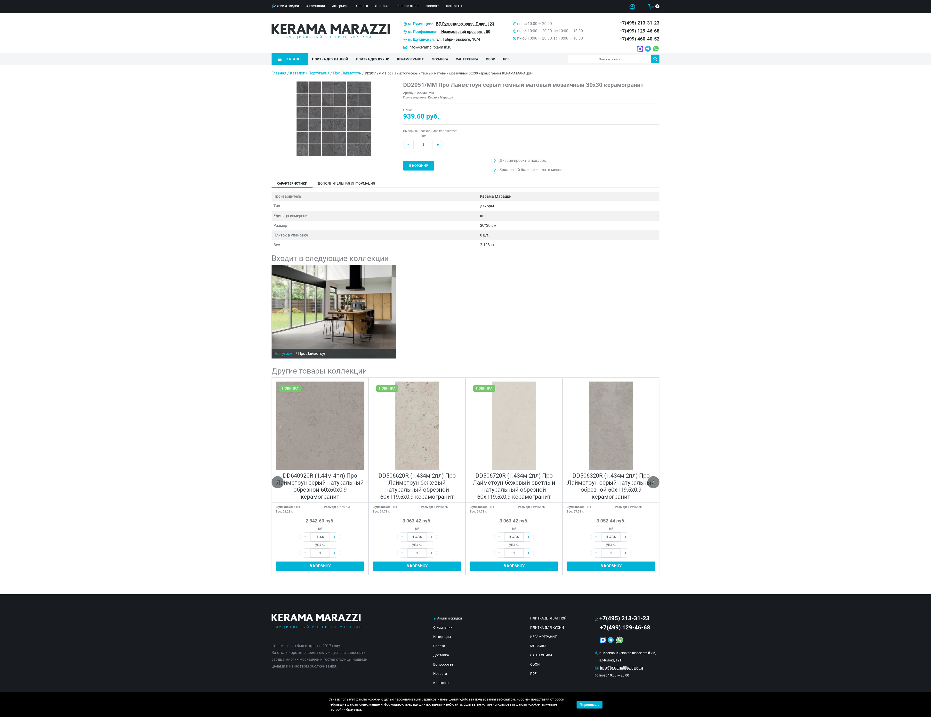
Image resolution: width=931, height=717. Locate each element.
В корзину (418, 166)
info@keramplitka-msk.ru (430, 47)
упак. (320, 544)
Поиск (655, 59)
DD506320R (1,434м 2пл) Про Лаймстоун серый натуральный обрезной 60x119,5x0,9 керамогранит (611, 486)
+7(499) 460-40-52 (639, 39)
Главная (279, 73)
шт (423, 136)
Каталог (297, 73)
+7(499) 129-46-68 (639, 31)
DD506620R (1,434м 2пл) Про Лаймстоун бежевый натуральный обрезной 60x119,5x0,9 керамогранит (417, 486)
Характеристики (292, 183)
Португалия (319, 73)
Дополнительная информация (346, 183)
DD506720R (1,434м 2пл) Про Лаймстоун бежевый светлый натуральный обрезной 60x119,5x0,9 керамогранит (514, 486)
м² (320, 528)
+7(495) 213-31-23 (639, 23)
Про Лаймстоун (347, 73)
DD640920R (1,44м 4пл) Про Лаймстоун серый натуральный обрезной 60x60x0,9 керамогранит (320, 486)
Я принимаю (589, 705)
